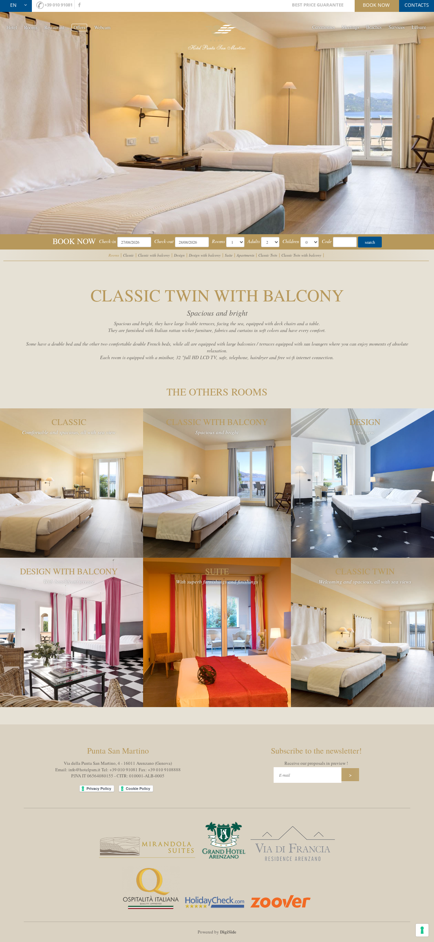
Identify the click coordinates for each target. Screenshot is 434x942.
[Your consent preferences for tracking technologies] (422, 930)
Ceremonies (323, 27)
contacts (417, 5)
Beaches (373, 27)
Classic (128, 255)
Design (179, 255)
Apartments (245, 255)
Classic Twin (267, 255)
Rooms (30, 27)
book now (376, 5)
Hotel (11, 27)
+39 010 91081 (58, 5)
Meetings (350, 27)
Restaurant (54, 27)
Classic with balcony (154, 255)
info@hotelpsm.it (84, 769)
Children (290, 241)
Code (327, 241)
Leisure (419, 27)
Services (397, 27)
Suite (229, 255)
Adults (254, 241)
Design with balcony (205, 255)
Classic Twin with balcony (301, 255)
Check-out (164, 241)
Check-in (107, 241)
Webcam (102, 27)
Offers (79, 27)
